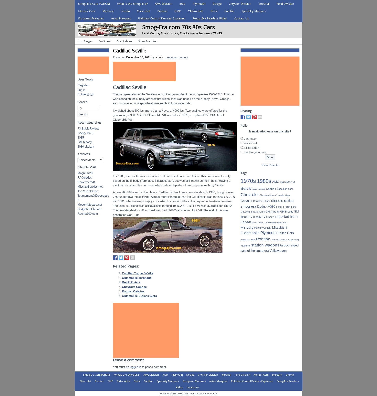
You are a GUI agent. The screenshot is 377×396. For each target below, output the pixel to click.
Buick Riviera (131, 282)
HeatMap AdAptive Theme (203, 393)
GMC (177, 11)
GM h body (85, 142)
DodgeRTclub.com (89, 209)
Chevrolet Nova (267, 195)
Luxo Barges (85, 41)
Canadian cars (285, 188)
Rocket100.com (88, 213)
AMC (275, 181)
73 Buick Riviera (88, 128)
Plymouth (199, 3)
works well (250, 143)
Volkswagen (278, 250)
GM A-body (272, 211)
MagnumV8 (85, 173)
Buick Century (258, 189)
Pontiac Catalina (133, 291)
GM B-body (286, 211)
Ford (271, 206)
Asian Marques (121, 18)
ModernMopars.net (90, 204)
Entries (85, 94)
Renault (283, 239)
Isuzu (254, 222)
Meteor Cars (86, 11)
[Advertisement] (144, 71)
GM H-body (255, 217)
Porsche (275, 239)
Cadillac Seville (129, 50)
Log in (81, 89)
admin (159, 57)
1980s (264, 181)
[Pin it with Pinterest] (126, 257)
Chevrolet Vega (282, 195)
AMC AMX (285, 182)
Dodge (217, 3)
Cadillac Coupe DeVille (137, 273)
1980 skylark (86, 146)
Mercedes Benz (279, 222)
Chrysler (246, 201)
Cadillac (229, 11)
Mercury (108, 11)
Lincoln (125, 11)
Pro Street (105, 41)
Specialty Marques (254, 11)
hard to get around (255, 152)
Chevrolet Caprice (134, 286)
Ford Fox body (283, 207)
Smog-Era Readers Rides (210, 18)
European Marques (91, 18)
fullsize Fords (258, 211)
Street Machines (148, 41)
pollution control (248, 239)
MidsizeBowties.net (90, 186)
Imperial (263, 3)
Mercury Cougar (262, 227)
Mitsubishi (279, 227)
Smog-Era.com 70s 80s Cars (178, 27)
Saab (290, 239)
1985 (81, 137)
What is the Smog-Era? (132, 3)
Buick (213, 11)
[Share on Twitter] (121, 257)
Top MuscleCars (88, 191)
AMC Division (163, 3)
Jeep (182, 3)
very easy (250, 138)
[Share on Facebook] (115, 257)
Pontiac (162, 11)
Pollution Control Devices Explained (162, 18)
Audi (292, 182)
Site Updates (124, 41)
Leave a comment (177, 57)
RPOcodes (85, 177)
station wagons (265, 245)
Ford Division (285, 3)
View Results (270, 165)
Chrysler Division (240, 3)
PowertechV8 (86, 182)
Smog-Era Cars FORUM (94, 3)
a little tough (251, 147)
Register (83, 85)
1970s (248, 181)
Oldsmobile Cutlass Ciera (139, 295)
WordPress (179, 393)
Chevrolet (143, 11)
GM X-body (268, 217)
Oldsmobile (195, 11)
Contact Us (241, 18)
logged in (135, 367)
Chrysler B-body (261, 201)
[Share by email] (132, 257)
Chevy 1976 (85, 133)
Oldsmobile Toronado (137, 277)
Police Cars (285, 233)
